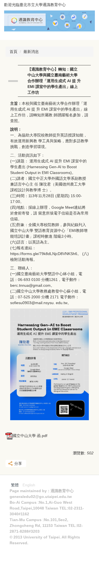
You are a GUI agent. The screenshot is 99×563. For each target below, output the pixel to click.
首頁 (13, 51)
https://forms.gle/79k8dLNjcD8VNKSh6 (43, 253)
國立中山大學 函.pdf (30, 435)
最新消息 (31, 51)
